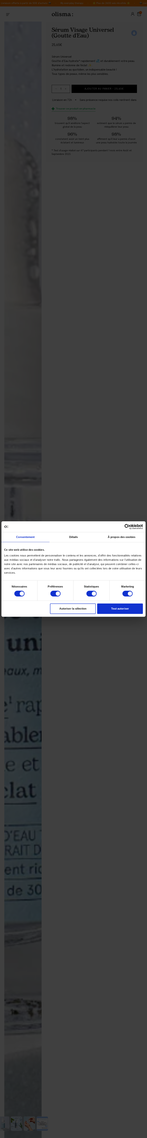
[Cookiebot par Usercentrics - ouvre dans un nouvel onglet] (127, 526)
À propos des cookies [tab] (121, 536)
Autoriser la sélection (72, 608)
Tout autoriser (120, 608)
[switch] (55, 593)
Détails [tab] (73, 536)
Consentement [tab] (25, 536)
